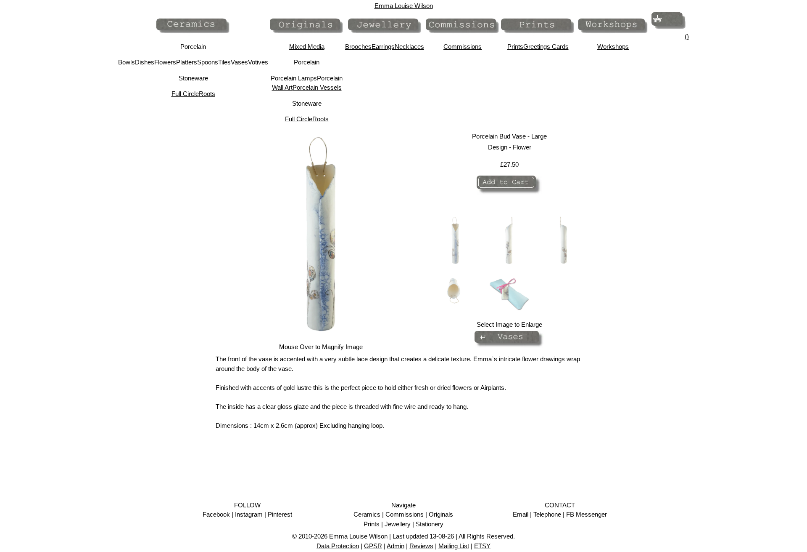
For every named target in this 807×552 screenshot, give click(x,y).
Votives (258, 62)
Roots (207, 93)
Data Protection (337, 545)
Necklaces (409, 46)
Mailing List (453, 545)
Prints (515, 46)
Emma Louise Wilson (403, 5)
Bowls (126, 62)
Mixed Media (306, 46)
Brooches (358, 46)
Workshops (613, 46)
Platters (186, 62)
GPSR (373, 545)
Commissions (462, 46)
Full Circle (185, 93)
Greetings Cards (546, 46)
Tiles (224, 62)
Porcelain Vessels (317, 87)
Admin (395, 545)
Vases (239, 62)
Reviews (421, 545)
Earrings (383, 46)
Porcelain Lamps (294, 78)
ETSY (482, 545)
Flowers (165, 62)
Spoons (207, 62)
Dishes (144, 62)
